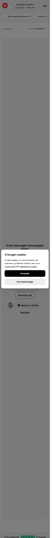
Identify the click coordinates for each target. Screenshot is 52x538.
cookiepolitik (10, 266)
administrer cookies (28, 266)
